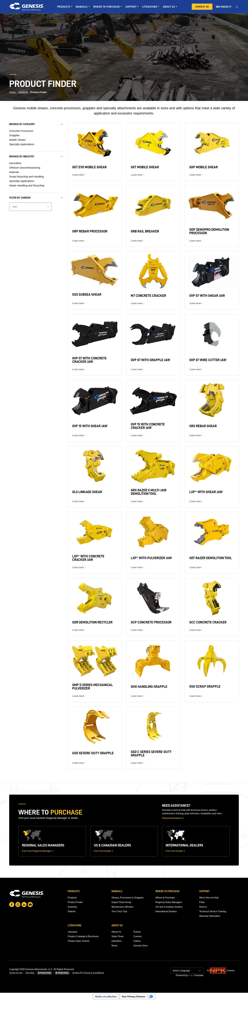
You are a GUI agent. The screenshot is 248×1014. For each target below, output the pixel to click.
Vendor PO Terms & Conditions (88, 972)
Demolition (15, 163)
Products (23, 92)
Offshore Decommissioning (24, 167)
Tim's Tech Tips (119, 911)
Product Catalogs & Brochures (83, 936)
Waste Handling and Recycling (26, 185)
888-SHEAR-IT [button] (223, 6)
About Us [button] (169, 6)
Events (137, 932)
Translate (198, 975)
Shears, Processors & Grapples (128, 897)
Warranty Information (209, 916)
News (114, 945)
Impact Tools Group (121, 902)
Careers (137, 936)
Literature (72, 932)
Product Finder (75, 902)
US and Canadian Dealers (168, 907)
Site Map (29, 972)
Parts (202, 902)
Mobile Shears (17, 139)
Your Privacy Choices (133, 996)
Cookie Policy (63, 973)
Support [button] (131, 6)
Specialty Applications (21, 144)
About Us (116, 932)
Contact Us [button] (202, 6)
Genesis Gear (140, 945)
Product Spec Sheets (78, 941)
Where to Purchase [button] (106, 6)
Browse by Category (22, 124)
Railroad (14, 172)
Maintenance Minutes (122, 907)
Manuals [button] (82, 6)
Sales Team (118, 936)
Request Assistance (172, 818)
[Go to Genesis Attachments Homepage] (26, 6)
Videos (137, 941)
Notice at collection (106, 996)
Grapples (14, 135)
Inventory (72, 907)
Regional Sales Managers (168, 902)
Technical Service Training (212, 911)
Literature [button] (149, 6)
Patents (71, 911)
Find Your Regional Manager (36, 851)
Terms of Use (16, 972)
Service (203, 907)
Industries (116, 941)
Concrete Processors (21, 131)
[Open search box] (237, 7)
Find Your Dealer (102, 851)
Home (12, 92)
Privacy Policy (45, 973)
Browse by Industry (21, 156)
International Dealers (166, 911)
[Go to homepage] (26, 893)
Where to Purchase (165, 897)
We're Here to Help (209, 897)
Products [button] (63, 6)
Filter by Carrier (20, 197)
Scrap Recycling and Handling (26, 176)
